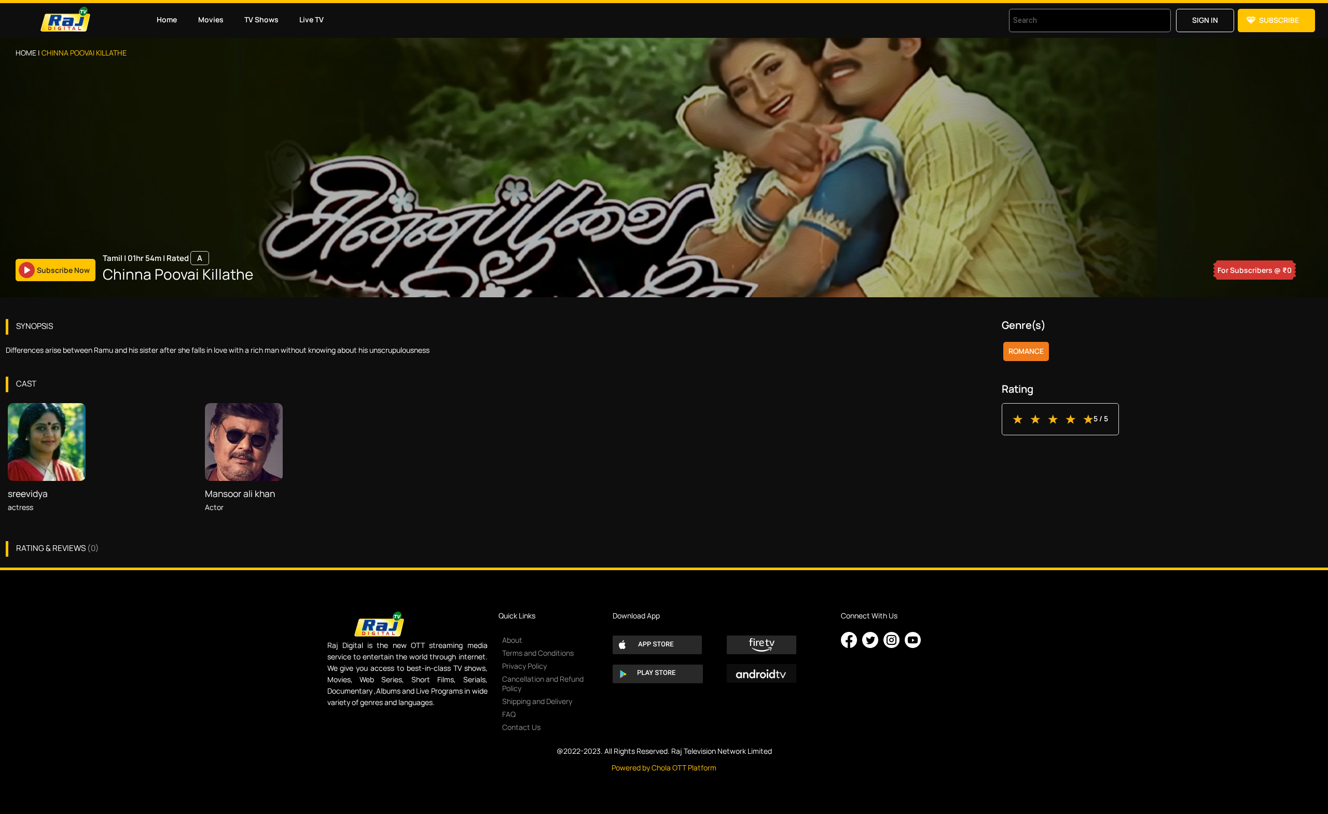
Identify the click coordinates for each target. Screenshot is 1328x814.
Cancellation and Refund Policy (543, 683)
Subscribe (1279, 20)
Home (167, 19)
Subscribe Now (63, 270)
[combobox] (1076, 20)
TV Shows (261, 19)
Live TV (311, 19)
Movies (211, 19)
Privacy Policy (524, 666)
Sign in (1205, 20)
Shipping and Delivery (537, 701)
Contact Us (521, 727)
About (512, 640)
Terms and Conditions (538, 653)
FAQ (509, 714)
